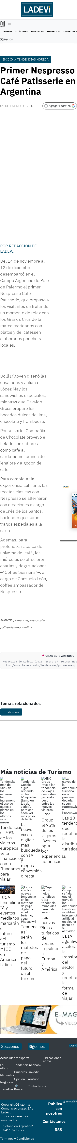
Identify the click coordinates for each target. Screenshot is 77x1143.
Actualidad (7, 1058)
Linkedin (33, 1072)
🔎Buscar (19, 1087)
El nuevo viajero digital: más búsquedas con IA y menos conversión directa (31, 850)
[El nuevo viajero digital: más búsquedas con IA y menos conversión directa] (28, 799)
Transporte (22, 1058)
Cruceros (20, 1072)
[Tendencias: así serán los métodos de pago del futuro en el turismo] (28, 904)
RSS (58, 1129)
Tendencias (11, 712)
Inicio (8, 59)
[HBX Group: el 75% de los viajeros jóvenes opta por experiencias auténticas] (48, 794)
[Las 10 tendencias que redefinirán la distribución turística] (69, 795)
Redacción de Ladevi (18, 248)
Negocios (53, 31)
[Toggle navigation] (8, 23)
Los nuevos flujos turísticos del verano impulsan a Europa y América (50, 943)
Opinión (19, 1079)
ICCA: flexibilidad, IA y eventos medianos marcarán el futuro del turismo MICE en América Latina (11, 930)
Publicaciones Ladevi (51, 1059)
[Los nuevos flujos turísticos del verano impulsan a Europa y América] (48, 899)
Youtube (33, 1079)
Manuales (37, 31)
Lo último (21, 31)
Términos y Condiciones (17, 1138)
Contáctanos (37, 1086)
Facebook (34, 1065)
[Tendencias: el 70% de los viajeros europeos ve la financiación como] (7, 800)
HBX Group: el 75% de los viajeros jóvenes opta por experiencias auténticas (53, 838)
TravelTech (8, 1089)
